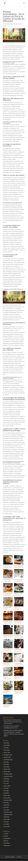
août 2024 (6, 778)
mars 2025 (6, 766)
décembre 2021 (8, 800)
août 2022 (6, 793)
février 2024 (7, 786)
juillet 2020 (7, 819)
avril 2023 (6, 790)
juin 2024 (6, 781)
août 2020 (6, 817)
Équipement (7, 838)
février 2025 (7, 769)
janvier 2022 (7, 798)
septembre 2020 (8, 814)
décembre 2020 (8, 812)
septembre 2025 (8, 759)
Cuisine (5, 25)
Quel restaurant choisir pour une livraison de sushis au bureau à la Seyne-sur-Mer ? (13, 721)
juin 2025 (6, 762)
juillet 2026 (7, 745)
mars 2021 (6, 810)
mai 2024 (6, 783)
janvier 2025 (7, 771)
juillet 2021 (7, 805)
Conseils (6, 833)
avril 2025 (6, 764)
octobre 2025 (7, 757)
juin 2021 (6, 807)
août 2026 (6, 743)
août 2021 (6, 802)
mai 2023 (6, 788)
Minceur (6, 840)
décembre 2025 (8, 755)
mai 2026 (6, 747)
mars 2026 (6, 750)
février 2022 (7, 795)
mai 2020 (6, 821)
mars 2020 (6, 826)
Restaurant (7, 845)
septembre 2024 (8, 776)
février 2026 (7, 752)
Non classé (7, 843)
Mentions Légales (10, 857)
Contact (19, 857)
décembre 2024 (8, 774)
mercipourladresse (10, 24)
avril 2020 (6, 824)
